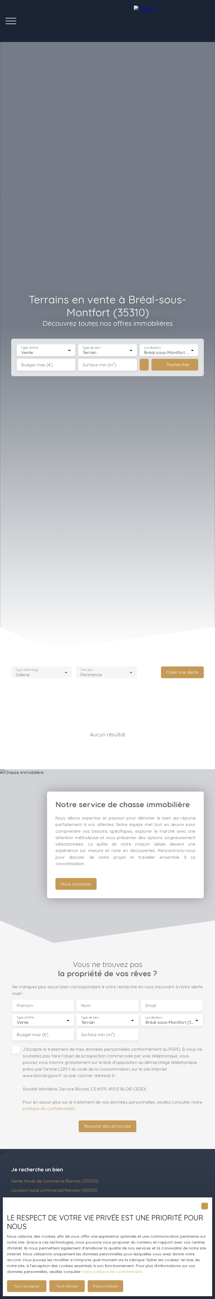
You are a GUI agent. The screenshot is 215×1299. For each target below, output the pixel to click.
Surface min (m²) (99, 365)
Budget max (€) (37, 365)
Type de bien (92, 348)
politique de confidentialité (49, 1108)
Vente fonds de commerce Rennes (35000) (55, 1181)
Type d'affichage (27, 669)
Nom (86, 1005)
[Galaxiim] (171, 21)
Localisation (152, 348)
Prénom (25, 1005)
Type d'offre (29, 348)
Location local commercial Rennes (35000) (54, 1190)
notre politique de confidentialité (112, 1271)
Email (151, 1005)
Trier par (86, 669)
